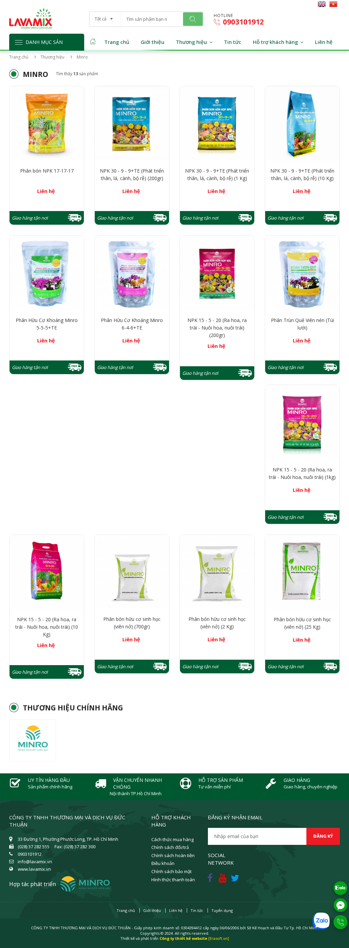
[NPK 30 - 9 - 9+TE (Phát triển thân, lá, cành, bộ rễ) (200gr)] (132, 123)
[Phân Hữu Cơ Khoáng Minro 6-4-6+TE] (132, 273)
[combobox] (105, 16)
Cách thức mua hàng (172, 839)
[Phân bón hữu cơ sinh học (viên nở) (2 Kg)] (217, 572)
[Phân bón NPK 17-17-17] (47, 123)
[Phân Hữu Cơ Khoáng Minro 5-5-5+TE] (47, 273)
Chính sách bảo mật (171, 871)
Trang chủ (116, 41)
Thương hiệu (191, 41)
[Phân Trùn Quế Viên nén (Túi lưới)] (302, 273)
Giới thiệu (152, 41)
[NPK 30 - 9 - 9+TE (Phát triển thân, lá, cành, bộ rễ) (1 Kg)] (217, 123)
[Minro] (32, 740)
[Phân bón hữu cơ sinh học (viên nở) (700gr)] (132, 572)
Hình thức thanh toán (173, 880)
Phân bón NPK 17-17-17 (47, 170)
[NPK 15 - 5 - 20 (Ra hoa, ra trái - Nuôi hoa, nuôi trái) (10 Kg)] (47, 572)
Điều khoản (162, 863)
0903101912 (242, 22)
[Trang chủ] (30, 11)
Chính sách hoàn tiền (173, 855)
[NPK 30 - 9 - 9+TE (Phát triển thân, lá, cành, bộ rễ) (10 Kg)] (302, 123)
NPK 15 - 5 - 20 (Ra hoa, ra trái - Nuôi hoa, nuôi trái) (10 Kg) (46, 627)
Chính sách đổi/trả (170, 847)
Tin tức (232, 41)
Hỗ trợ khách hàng (275, 41)
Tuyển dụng (222, 910)
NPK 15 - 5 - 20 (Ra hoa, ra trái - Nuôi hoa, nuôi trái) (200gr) (217, 327)
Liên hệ (324, 41)
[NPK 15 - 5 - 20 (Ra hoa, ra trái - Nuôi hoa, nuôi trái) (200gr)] (217, 273)
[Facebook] (210, 876)
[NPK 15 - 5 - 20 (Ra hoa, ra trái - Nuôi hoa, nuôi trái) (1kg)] (302, 422)
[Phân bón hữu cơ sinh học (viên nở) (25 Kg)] (302, 572)
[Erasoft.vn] (218, 938)
